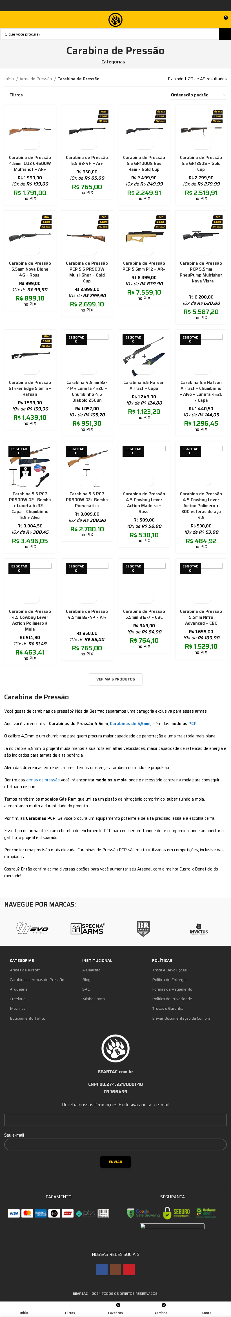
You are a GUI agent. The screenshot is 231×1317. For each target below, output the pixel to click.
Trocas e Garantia (167, 1008)
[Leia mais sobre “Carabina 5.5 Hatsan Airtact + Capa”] (139, 369)
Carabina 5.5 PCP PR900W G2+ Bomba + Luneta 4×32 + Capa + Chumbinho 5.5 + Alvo (30, 505)
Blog (86, 979)
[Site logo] (115, 19)
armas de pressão (43, 780)
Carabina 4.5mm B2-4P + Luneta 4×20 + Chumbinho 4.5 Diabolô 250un (86, 391)
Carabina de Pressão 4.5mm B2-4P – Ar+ (87, 614)
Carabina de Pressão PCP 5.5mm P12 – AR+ (144, 266)
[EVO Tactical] (32, 929)
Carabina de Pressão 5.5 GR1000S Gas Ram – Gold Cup (144, 163)
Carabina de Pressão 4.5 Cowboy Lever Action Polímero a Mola (30, 620)
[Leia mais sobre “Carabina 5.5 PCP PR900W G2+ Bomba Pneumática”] (82, 481)
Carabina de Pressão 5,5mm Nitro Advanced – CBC (201, 617)
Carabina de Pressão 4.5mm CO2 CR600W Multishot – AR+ (30, 163)
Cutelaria (18, 999)
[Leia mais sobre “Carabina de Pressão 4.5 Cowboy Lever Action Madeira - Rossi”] (139, 481)
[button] (25, 144)
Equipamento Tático (27, 1018)
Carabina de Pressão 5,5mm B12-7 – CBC (144, 614)
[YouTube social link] (129, 1269)
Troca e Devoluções (169, 970)
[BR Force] (143, 929)
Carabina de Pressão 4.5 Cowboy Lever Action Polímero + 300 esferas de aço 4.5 (201, 505)
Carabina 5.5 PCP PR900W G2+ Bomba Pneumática (87, 499)
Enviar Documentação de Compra (181, 1018)
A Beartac (91, 970)
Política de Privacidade (172, 999)
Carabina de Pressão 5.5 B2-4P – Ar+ (87, 160)
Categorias (113, 61)
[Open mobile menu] (6, 19)
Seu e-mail (14, 1135)
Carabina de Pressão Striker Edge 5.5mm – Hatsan (30, 388)
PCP (192, 723)
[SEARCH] (225, 34)
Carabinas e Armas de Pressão (37, 979)
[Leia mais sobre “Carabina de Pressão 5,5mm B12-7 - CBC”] (139, 598)
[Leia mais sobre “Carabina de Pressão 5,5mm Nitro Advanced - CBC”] (196, 598)
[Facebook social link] (102, 1269)
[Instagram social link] (115, 1269)
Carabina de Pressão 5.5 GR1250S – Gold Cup (201, 163)
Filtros (16, 95)
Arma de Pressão (36, 79)
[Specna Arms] (87, 929)
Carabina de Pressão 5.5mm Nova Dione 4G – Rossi (30, 269)
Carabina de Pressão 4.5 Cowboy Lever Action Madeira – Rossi (144, 502)
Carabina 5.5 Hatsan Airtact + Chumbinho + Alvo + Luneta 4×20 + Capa (201, 391)
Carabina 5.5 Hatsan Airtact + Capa (144, 385)
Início (9, 79)
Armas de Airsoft (25, 970)
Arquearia (19, 989)
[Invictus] (198, 929)
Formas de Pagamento (172, 989)
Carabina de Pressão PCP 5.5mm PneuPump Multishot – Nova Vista (201, 272)
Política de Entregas (170, 979)
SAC (86, 989)
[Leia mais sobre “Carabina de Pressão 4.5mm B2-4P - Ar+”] (82, 598)
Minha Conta (93, 999)
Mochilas (18, 1008)
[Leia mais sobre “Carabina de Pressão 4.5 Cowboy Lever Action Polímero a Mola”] (25, 598)
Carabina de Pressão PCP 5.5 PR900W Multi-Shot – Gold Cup (87, 272)
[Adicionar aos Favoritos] (35, 144)
